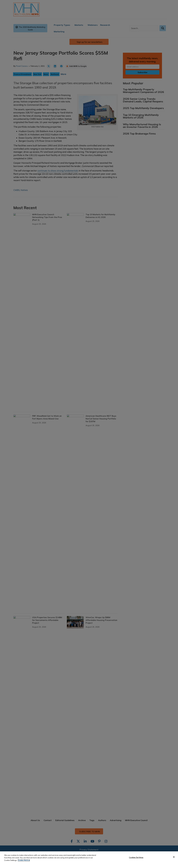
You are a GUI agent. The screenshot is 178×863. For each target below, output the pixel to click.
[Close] (174, 857)
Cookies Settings (136, 857)
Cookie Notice (24, 860)
